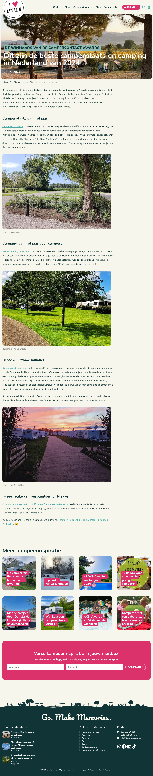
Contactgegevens (89, 747)
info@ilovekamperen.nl (130, 738)
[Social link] (119, 746)
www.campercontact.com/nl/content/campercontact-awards (37, 504)
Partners (85, 738)
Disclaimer (94, 770)
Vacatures (86, 735)
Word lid (129, 7)
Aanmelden (135, 667)
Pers (83, 741)
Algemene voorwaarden (68, 770)
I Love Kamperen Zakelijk (93, 732)
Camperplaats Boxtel (12, 126)
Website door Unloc (106, 770)
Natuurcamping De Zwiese (15, 251)
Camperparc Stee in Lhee (15, 368)
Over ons (85, 744)
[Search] (143, 7)
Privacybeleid (83, 770)
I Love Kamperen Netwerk (93, 749)
